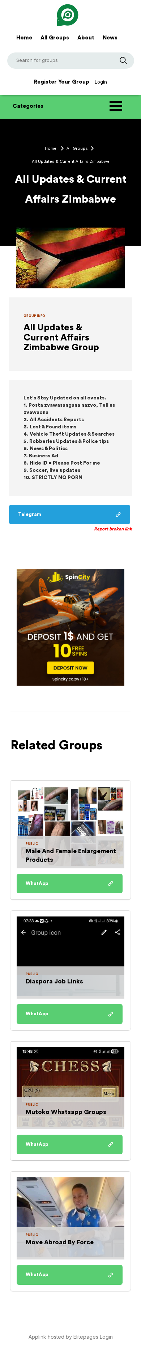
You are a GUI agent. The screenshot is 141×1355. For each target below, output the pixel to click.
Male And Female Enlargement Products (71, 855)
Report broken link (113, 529)
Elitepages (86, 1337)
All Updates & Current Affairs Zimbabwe (71, 161)
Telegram (29, 514)
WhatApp (37, 883)
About (85, 38)
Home (24, 38)
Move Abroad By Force (60, 1242)
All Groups (54, 38)
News (110, 38)
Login (101, 82)
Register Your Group (61, 82)
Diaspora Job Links (54, 981)
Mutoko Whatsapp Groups (66, 1112)
